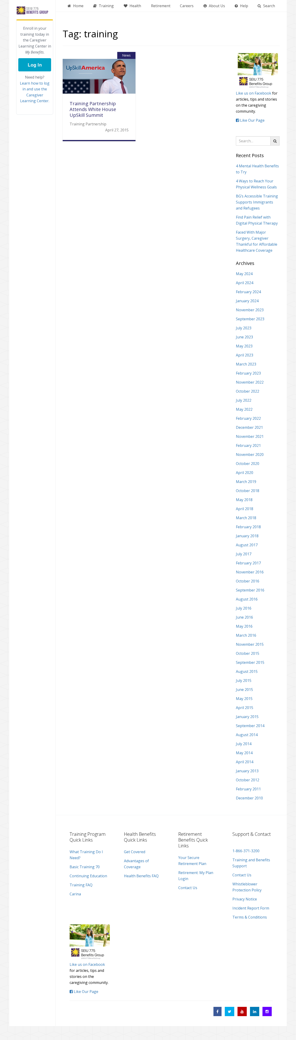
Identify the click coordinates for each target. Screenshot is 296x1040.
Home (77, 5)
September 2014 (250, 725)
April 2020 (244, 472)
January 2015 (247, 716)
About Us (216, 5)
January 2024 (247, 300)
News (126, 55)
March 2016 (246, 635)
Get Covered (134, 851)
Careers (187, 5)
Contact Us (187, 887)
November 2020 (250, 454)
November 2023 (250, 309)
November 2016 (250, 572)
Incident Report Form (250, 908)
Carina (75, 894)
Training (106, 5)
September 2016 (250, 590)
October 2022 (247, 391)
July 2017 (243, 554)
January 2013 (247, 770)
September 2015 (250, 662)
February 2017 (248, 563)
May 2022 (244, 409)
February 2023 (248, 373)
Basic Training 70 (85, 866)
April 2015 (244, 707)
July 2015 (243, 680)
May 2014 (244, 752)
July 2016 (243, 608)
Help (243, 5)
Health (135, 5)
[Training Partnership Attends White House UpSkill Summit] (99, 79)
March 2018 (246, 517)
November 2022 (250, 382)
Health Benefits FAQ (141, 875)
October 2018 (247, 490)
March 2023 (246, 364)
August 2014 (247, 734)
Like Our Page (252, 120)
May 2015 (244, 698)
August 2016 (247, 599)
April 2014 (244, 761)
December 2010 (249, 798)
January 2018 (247, 535)
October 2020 (247, 463)
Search (268, 5)
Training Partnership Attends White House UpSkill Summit (93, 109)
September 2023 (250, 318)
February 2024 (248, 291)
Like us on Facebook (253, 93)
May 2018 (244, 499)
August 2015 (247, 671)
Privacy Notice (244, 899)
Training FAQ (81, 884)
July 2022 (243, 400)
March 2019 (246, 481)
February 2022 (248, 418)
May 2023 (244, 346)
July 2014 (243, 743)
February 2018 (248, 526)
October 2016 (247, 581)
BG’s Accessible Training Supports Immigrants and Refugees (257, 202)
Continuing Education (88, 875)
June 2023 (244, 337)
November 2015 (250, 644)
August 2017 (247, 544)
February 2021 (248, 445)
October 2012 (247, 779)
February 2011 (248, 789)
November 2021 (250, 436)
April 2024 (244, 282)
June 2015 (244, 689)
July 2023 (243, 328)
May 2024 (244, 273)
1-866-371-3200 (245, 850)
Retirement (160, 5)
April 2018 (244, 508)
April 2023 (244, 355)
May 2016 (244, 626)
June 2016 (244, 617)
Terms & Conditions (249, 917)
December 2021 (249, 427)
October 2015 (247, 653)
